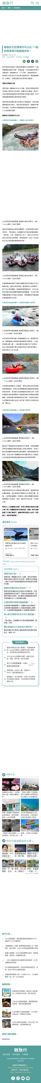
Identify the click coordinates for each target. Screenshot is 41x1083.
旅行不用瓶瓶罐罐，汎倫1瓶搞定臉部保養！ (17, 664)
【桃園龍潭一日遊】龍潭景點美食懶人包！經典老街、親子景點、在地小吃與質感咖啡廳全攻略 (21, 947)
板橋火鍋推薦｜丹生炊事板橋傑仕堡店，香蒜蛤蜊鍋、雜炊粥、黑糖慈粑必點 (21, 954)
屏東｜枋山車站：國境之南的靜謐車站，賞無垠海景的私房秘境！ (20, 870)
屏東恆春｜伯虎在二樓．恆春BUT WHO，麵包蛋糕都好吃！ (18, 672)
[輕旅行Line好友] (28, 1078)
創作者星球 (16, 1054)
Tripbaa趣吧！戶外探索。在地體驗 (18, 57)
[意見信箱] (23, 1078)
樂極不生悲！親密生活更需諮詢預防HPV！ (32, 855)
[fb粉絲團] (13, 1078)
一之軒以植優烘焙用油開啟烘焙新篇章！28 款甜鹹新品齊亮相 (21, 961)
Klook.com (6, 1039)
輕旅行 (7, 3)
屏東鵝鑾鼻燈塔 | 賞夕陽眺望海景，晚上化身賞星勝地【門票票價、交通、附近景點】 (20, 855)
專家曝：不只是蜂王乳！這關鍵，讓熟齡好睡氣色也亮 (7, 855)
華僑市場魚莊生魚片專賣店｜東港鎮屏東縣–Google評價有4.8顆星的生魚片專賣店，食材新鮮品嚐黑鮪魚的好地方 (21, 650)
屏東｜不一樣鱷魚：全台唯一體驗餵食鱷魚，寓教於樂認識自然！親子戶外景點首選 (7, 870)
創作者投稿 (6, 1054)
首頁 (3, 8)
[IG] (18, 1078)
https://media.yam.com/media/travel (20, 1067)
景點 (9, 8)
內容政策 (25, 1054)
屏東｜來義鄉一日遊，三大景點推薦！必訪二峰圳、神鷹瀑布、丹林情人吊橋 (32, 870)
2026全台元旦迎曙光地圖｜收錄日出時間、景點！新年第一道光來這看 (20, 658)
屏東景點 (17, 8)
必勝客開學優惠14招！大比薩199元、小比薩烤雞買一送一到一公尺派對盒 (21, 976)
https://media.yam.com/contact (20, 1072)
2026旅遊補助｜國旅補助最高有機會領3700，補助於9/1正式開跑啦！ (21, 940)
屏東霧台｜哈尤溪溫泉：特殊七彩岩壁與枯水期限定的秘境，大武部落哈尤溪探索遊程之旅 (21, 679)
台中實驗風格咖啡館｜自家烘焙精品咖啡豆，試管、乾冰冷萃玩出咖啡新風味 (21, 969)
